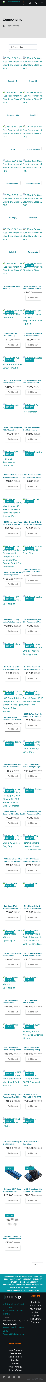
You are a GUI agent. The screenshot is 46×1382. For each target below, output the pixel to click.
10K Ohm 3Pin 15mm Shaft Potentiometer (31, 429)
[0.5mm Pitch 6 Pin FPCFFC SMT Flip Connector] (13, 319)
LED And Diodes (33, 149)
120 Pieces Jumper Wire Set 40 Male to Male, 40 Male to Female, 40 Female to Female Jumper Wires (12, 525)
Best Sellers (15, 1353)
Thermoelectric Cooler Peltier (11, 287)
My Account (35, 1305)
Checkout (26, 1279)
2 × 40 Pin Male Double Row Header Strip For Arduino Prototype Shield (32, 669)
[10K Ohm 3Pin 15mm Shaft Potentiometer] (33, 413)
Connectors (13, 115)
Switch (12, 252)
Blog (6, 1279)
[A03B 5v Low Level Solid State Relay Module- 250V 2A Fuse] (33, 1175)
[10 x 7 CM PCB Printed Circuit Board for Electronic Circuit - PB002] (13, 366)
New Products (15, 1350)
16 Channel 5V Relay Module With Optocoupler (12, 621)
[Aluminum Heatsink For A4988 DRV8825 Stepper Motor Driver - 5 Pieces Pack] (13, 1222)
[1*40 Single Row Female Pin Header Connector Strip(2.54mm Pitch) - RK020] (33, 319)
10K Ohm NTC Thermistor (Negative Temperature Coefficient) (13, 477)
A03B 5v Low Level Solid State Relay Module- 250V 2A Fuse (32, 1191)
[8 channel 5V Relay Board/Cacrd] (33, 1127)
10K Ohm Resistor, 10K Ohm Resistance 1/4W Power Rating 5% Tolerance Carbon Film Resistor (33, 478)
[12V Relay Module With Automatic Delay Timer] (33, 555)
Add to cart (33, 298)
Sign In (35, 1315)
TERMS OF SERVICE (14, 1290)
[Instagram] (14, 1377)
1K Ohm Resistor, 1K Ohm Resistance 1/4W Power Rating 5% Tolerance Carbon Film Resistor (13, 670)
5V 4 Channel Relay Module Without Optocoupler (10, 1003)
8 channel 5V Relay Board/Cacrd (30, 1143)
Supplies (15, 1360)
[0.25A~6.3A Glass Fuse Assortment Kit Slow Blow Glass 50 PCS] (33, 272)
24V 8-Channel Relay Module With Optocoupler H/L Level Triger (32, 767)
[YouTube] (19, 1377)
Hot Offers (35, 1319)
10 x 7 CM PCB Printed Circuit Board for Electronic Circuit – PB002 (12, 384)
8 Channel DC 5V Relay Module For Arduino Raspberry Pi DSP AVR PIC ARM (12, 1192)
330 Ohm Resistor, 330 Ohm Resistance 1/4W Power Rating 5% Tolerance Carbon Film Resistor (33, 815)
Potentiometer (13, 184)
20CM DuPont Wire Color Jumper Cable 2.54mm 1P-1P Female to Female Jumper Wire (32, 717)
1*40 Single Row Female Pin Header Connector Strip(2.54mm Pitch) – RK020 (32, 337)
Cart (12, 1279)
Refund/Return (15, 1370)
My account (32, 1282)
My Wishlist (35, 1309)
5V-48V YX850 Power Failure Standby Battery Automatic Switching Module (31, 1051)
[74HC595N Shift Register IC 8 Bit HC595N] (13, 1127)
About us (38, 1276)
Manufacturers (15, 1356)
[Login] (30, 3)
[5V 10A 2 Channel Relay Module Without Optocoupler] (13, 939)
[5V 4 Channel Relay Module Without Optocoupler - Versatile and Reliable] (33, 986)
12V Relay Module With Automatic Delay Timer (32, 570)
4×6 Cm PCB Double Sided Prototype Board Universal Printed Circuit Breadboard (32, 862)
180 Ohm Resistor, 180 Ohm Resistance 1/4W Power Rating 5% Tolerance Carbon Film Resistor (33, 623)
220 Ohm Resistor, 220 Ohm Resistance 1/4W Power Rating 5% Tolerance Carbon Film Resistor (13, 768)
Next (36, 1265)
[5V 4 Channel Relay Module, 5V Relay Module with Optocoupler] (13, 1033)
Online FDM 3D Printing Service (29, 1285)
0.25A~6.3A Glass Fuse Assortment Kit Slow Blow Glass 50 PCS (32, 288)
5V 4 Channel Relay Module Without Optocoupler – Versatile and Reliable (31, 1004)
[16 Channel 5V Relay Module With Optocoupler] (13, 605)
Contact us (13, 1282)
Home (22, 1282)
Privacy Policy (16, 1288)
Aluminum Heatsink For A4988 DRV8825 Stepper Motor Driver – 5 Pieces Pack (12, 1239)
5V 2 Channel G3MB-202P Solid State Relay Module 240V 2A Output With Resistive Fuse (33, 956)
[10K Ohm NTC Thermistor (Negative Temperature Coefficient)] (13, 460)
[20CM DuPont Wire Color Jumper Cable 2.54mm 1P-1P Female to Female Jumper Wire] (33, 700)
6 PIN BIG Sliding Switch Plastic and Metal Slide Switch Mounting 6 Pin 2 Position (12, 1098)
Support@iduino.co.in (14, 1334)
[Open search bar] (24, 4)
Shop (27, 1288)
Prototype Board (33, 184)
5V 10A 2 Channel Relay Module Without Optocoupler (12, 955)
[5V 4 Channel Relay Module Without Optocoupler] (13, 986)
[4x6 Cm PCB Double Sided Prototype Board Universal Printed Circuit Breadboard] (33, 844)
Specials (15, 1363)
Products (35, 1302)
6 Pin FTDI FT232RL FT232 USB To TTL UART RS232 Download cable (32, 1097)
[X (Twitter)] (9, 1377)
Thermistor (33, 252)
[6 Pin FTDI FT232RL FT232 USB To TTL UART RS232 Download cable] (33, 1080)
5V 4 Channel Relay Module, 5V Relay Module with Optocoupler (12, 1050)
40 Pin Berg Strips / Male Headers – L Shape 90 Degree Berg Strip (12, 861)
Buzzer (33, 81)
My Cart (35, 1312)
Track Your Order (31, 1290)
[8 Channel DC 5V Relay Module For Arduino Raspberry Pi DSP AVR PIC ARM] (13, 1175)
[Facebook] (4, 1377)
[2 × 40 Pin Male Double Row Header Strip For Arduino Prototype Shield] (33, 652)
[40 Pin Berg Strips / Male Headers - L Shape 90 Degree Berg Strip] (13, 844)
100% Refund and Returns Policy (18, 1276)
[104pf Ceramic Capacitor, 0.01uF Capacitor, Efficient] (13, 413)
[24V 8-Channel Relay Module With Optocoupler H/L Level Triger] (33, 750)
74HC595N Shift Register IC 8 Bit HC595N (12, 1143)
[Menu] (42, 3)
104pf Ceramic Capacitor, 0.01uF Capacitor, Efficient (13, 430)
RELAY (13, 218)
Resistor (33, 218)
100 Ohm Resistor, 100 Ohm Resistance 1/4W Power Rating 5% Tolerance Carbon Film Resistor (33, 384)
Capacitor (13, 81)
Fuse (33, 115)
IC (13, 149)
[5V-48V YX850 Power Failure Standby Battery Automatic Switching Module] (33, 1033)
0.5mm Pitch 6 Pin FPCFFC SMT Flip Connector (10, 336)
